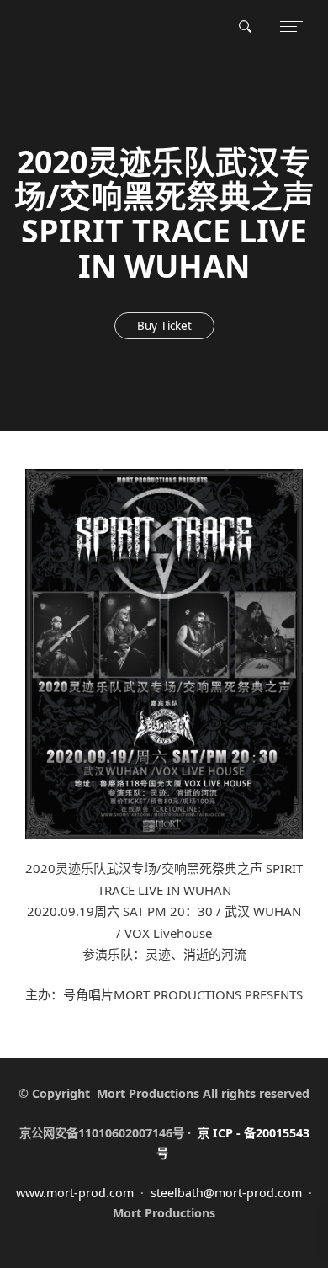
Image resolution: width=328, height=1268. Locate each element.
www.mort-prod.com (75, 1193)
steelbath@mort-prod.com (226, 1193)
